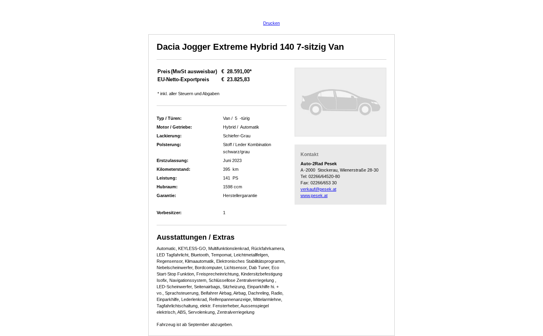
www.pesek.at (314, 195)
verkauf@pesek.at (318, 189)
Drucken (271, 23)
